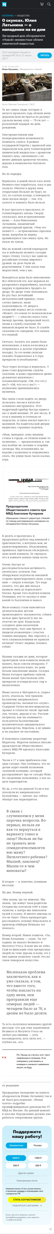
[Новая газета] (5, 4)
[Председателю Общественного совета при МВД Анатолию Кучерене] (28, 498)
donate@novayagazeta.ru (17, 1217)
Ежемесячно (16, 1145)
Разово (38, 1145)
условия (20, 1191)
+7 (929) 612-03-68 (14, 1220)
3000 (15, 1158)
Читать (44, 55)
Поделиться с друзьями (25, 1205)
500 (15, 1165)
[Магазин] (41, 4)
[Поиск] (49, 4)
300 (37, 1165)
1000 (37, 1158)
